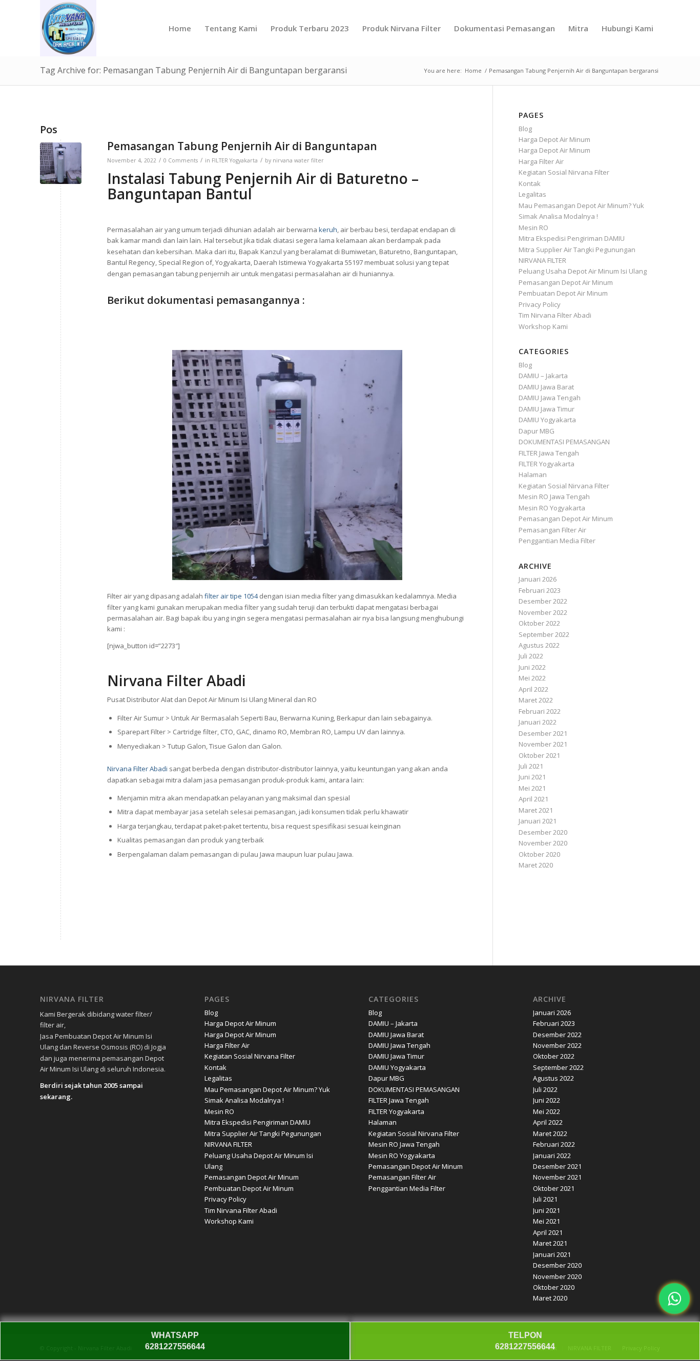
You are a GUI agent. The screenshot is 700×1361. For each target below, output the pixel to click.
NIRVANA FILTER (542, 260)
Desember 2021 (543, 733)
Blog (525, 128)
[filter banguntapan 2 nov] (60, 163)
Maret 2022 (536, 700)
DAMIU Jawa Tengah (550, 397)
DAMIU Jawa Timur (546, 409)
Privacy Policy (540, 304)
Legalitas (532, 194)
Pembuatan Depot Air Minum (563, 293)
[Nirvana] (68, 28)
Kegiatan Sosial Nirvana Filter (564, 172)
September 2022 (544, 634)
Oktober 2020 (539, 854)
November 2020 (543, 843)
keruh (328, 229)
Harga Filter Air (541, 161)
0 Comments (180, 160)
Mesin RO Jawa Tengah (554, 496)
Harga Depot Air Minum (554, 139)
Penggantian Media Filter (557, 540)
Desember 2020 (543, 832)
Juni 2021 (532, 776)
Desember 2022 (543, 601)
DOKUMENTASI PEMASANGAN (564, 441)
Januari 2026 (538, 579)
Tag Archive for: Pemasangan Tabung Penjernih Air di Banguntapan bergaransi (193, 70)
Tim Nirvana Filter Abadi (555, 315)
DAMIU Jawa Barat (546, 386)
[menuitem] (180, 28)
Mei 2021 (532, 788)
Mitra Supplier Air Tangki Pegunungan (577, 249)
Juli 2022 (531, 656)
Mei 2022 (532, 678)
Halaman (533, 474)
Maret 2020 (536, 865)
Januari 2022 (538, 722)
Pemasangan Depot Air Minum (566, 282)
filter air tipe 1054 (231, 596)
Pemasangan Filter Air (552, 529)
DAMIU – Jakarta (543, 375)
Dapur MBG (536, 431)
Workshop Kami (543, 326)
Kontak (530, 183)
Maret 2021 (536, 810)
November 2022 (543, 612)
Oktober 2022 (539, 623)
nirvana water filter (298, 160)
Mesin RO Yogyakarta (552, 507)
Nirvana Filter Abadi (137, 768)
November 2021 (543, 744)
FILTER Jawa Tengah (549, 453)
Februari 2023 (540, 590)
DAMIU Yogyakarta (547, 419)
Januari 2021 (538, 821)
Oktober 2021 (539, 755)
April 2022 (533, 689)
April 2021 (533, 798)
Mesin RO (533, 227)
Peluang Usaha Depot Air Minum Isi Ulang (583, 271)
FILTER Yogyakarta (235, 160)
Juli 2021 (531, 766)
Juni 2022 (532, 667)
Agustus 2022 (539, 645)
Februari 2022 (540, 711)
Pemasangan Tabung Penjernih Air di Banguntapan (242, 146)
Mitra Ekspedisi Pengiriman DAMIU (572, 238)
